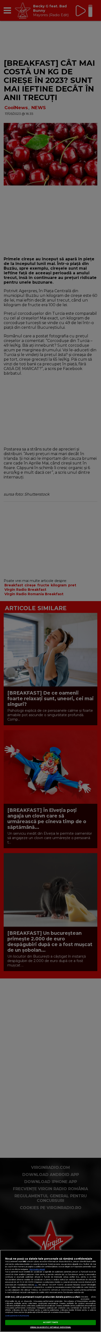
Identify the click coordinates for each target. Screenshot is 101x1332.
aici (36, 1285)
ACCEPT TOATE (50, 1322)
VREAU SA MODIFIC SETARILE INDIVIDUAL (50, 1327)
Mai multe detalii (37, 1269)
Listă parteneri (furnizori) (17, 1316)
